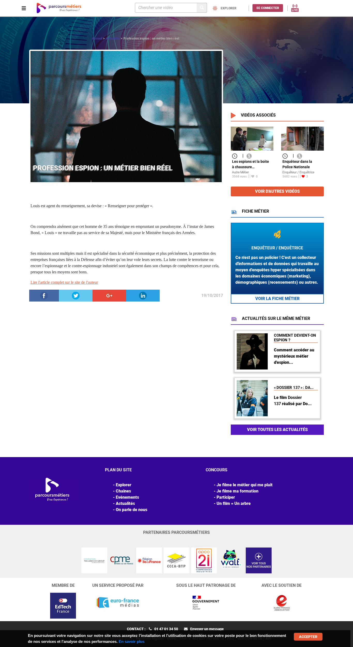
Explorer (123, 484)
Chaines (123, 491)
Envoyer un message (207, 629)
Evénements (127, 497)
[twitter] (76, 295)
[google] (109, 295)
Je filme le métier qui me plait (245, 484)
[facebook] (44, 295)
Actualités (113, 38)
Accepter (308, 637)
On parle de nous (131, 509)
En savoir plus (131, 641)
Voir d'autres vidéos (277, 191)
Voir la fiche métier (277, 298)
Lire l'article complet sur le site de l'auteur (64, 282)
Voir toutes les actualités (277, 429)
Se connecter (267, 8)
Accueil (97, 38)
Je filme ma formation (237, 491)
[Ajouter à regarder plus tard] (236, 155)
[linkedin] (143, 295)
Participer (226, 497)
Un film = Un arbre (234, 503)
